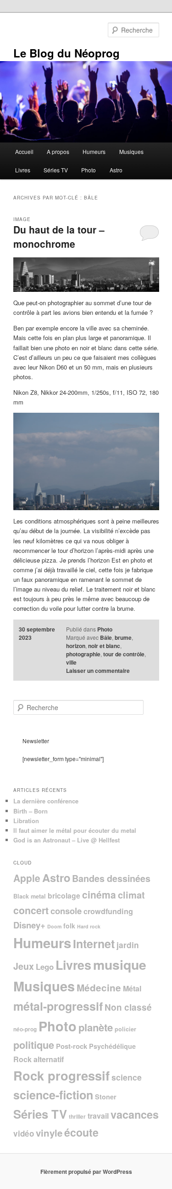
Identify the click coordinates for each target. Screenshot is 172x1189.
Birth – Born (30, 811)
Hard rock (88, 926)
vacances (135, 1114)
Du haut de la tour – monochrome (59, 236)
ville (71, 662)
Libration (26, 820)
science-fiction (53, 1095)
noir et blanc (104, 646)
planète (95, 1027)
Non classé (128, 1007)
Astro (116, 170)
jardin (128, 944)
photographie (83, 654)
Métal (132, 988)
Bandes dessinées (111, 878)
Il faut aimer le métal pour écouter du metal (74, 830)
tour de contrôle (123, 654)
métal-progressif (58, 1006)
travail (98, 1115)
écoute (81, 1132)
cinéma (99, 894)
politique (33, 1044)
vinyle (49, 1132)
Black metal (29, 896)
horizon (75, 646)
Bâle (106, 637)
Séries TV (56, 170)
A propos (58, 151)
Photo (88, 170)
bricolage (64, 895)
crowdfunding (108, 911)
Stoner (106, 1096)
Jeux (23, 966)
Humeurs (94, 151)
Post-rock (71, 1046)
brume (123, 637)
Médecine (99, 987)
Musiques (131, 151)
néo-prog (25, 1029)
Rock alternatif (38, 1059)
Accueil (24, 151)
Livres (22, 170)
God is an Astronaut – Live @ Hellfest (66, 840)
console (66, 911)
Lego (45, 966)
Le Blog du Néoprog (66, 53)
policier (125, 1029)
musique (119, 964)
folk (69, 925)
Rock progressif (61, 1075)
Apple (26, 878)
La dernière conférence (45, 800)
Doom (54, 926)
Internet (94, 943)
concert (31, 910)
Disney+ (29, 925)
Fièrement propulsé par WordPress (86, 1171)
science (126, 1077)
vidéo (23, 1133)
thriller (77, 1117)
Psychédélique (112, 1046)
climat (131, 894)
